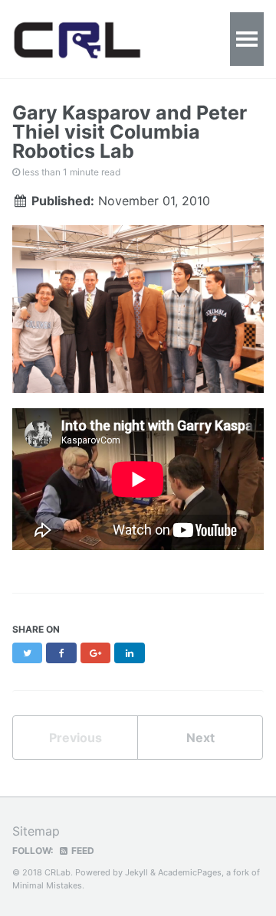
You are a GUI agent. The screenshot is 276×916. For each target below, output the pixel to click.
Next (200, 737)
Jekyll (136, 872)
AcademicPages (190, 872)
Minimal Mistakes (47, 885)
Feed (81, 850)
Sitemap (36, 831)
